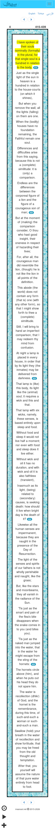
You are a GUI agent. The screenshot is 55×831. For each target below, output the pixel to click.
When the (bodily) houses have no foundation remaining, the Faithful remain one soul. (27, 131)
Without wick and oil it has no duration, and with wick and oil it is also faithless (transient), (27, 469)
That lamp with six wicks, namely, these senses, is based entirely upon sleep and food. (27, 418)
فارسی (49, 13)
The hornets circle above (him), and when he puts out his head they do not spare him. (27, 677)
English (32, 13)
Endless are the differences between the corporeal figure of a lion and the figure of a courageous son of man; (27, 197)
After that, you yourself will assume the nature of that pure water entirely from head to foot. (27, 776)
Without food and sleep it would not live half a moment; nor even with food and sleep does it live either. (27, 442)
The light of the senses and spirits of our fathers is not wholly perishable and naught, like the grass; (27, 569)
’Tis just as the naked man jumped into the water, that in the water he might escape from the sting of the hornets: (27, 651)
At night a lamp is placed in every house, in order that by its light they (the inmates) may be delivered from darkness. (27, 365)
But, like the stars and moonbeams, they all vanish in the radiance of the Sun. (27, 594)
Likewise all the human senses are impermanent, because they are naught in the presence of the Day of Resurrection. (27, 539)
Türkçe (41, 13)
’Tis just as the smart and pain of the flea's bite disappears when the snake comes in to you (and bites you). (27, 620)
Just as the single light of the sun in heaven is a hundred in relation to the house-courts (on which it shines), (27, 85)
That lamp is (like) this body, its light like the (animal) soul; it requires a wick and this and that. (27, 394)
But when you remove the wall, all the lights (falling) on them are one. (27, 109)
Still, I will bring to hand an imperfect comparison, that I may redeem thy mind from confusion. (27, 336)
